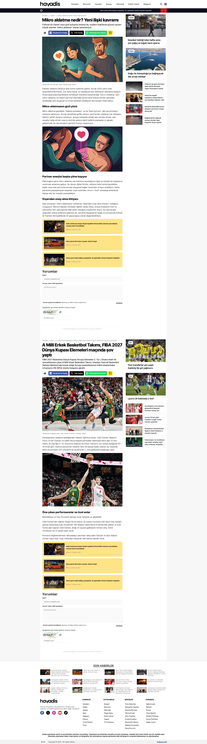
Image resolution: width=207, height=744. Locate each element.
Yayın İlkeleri (151, 713)
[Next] (165, 10)
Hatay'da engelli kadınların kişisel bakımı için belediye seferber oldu (154, 97)
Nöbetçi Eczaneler (132, 725)
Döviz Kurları (130, 713)
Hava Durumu (130, 728)
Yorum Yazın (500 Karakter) (52, 283)
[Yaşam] (146, 25)
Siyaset (107, 704)
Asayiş (85, 710)
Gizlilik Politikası (152, 716)
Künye (148, 710)
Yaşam (52, 15)
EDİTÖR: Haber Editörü (69, 84)
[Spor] (146, 350)
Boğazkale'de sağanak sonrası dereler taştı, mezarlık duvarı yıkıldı (153, 120)
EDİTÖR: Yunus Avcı (69, 433)
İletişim (149, 707)
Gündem (86, 704)
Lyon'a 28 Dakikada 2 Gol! (141, 398)
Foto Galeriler (130, 704)
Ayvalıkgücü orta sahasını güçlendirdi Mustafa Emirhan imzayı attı (154, 408)
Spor (52, 340)
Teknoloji (107, 710)
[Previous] (162, 10)
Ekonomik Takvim (131, 722)
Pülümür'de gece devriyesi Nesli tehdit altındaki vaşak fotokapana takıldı (154, 86)
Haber (85, 707)
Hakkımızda (150, 704)
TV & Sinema (109, 722)
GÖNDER (119, 303)
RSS (43, 742)
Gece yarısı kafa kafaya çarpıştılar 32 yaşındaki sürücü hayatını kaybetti (69, 10)
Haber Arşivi (151, 722)
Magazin (86, 716)
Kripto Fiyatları (131, 719)
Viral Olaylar (88, 722)
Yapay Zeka (108, 713)
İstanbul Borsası (131, 710)
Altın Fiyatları (130, 716)
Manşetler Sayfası (132, 707)
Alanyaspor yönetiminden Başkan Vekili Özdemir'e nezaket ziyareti (154, 431)
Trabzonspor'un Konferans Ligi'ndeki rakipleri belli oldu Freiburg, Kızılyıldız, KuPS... (154, 442)
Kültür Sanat (108, 716)
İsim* (44, 275)
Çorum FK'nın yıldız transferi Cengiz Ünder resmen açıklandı (153, 419)
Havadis (45, 15)
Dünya (85, 719)
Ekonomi (107, 707)
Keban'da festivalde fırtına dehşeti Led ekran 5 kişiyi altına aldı (154, 109)
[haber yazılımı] (162, 742)
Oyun (85, 725)
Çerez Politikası (152, 719)
